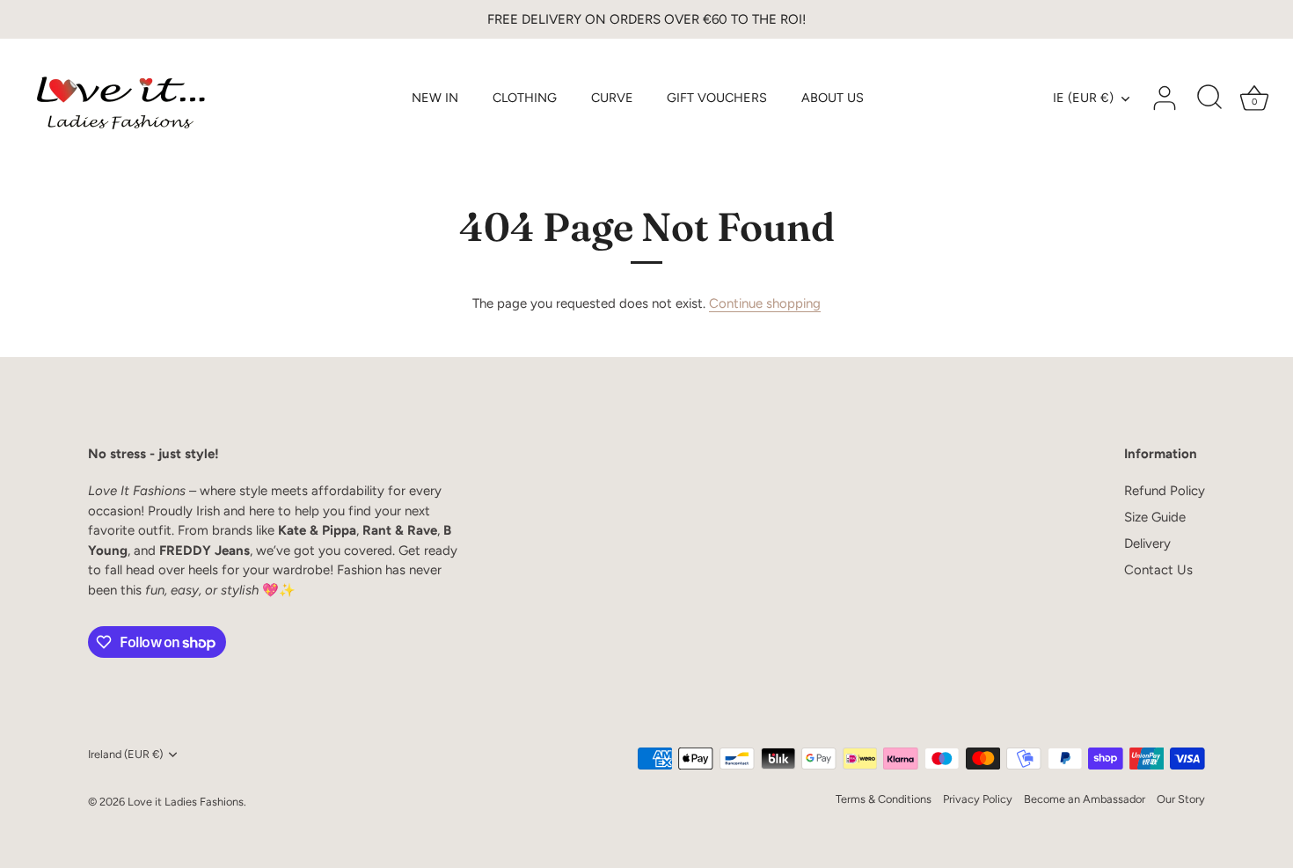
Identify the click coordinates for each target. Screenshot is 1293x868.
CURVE (612, 98)
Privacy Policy (977, 799)
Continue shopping (765, 303)
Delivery (1147, 543)
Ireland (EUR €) (125, 754)
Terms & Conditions (883, 799)
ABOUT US (832, 98)
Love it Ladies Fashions (186, 801)
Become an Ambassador (1084, 799)
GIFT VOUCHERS (717, 98)
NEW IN (435, 98)
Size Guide (1155, 517)
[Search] (1209, 98)
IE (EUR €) (1083, 98)
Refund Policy (1164, 491)
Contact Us (1158, 570)
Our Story (1181, 799)
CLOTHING (525, 98)
